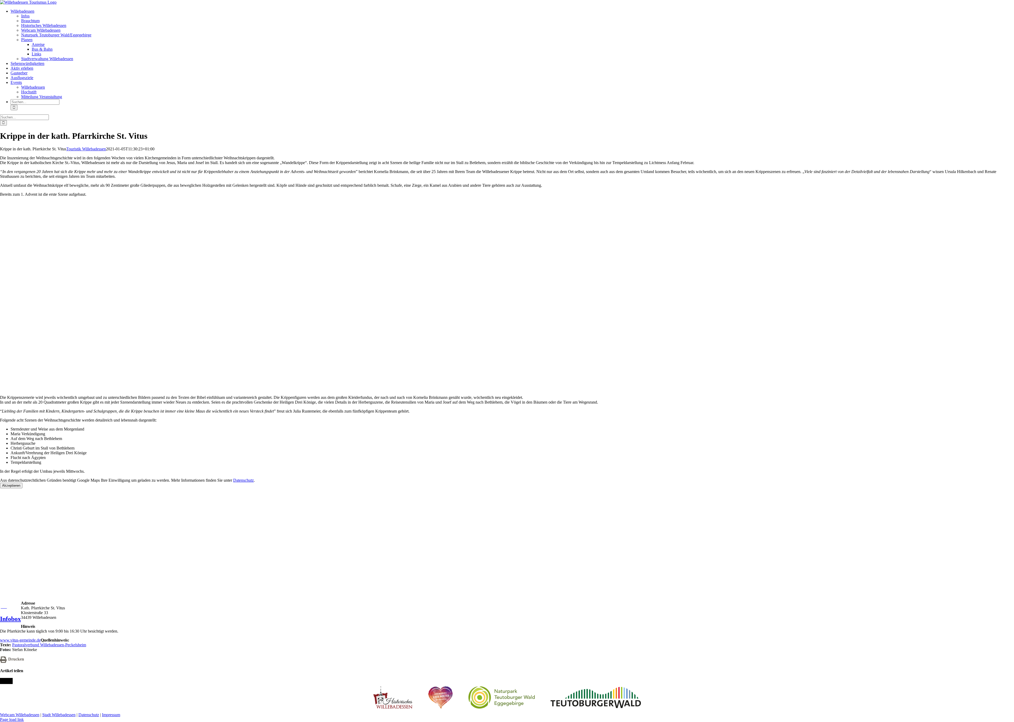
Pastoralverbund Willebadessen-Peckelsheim (49, 645)
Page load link (12, 719)
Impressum (111, 715)
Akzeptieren (11, 485)
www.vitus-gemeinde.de (20, 640)
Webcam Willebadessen (19, 715)
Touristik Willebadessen (86, 149)
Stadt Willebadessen (59, 715)
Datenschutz (243, 480)
